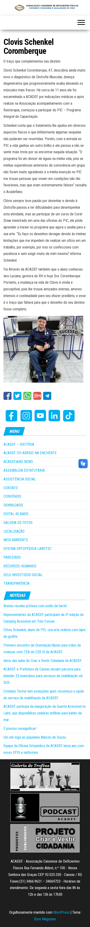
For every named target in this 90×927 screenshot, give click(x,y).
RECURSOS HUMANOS (19, 566)
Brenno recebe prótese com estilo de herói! (35, 606)
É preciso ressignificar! (19, 728)
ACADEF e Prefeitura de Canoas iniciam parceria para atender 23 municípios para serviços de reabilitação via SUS (43, 676)
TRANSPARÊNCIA (16, 583)
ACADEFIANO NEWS (18, 461)
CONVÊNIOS (12, 496)
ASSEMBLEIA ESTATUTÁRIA (24, 470)
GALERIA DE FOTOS (18, 522)
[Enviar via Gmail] (37, 396)
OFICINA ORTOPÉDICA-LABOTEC (27, 548)
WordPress (61, 912)
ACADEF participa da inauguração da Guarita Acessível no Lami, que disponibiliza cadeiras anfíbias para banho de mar (44, 713)
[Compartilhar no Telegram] (47, 396)
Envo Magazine (45, 919)
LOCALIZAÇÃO (13, 531)
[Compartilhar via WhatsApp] (27, 396)
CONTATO (10, 488)
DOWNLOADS (13, 505)
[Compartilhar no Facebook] (7, 396)
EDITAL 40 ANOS (15, 514)
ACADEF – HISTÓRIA (18, 444)
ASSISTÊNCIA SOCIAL (19, 479)
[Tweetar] (17, 396)
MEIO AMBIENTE (15, 540)
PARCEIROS (12, 557)
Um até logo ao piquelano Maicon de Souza (34, 737)
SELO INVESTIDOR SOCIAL (23, 575)
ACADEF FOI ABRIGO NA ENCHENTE (30, 453)
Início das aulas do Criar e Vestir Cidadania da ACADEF (42, 660)
